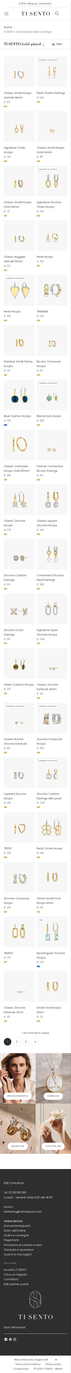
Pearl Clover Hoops (49, 848)
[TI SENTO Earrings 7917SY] (19, 827)
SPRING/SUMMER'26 (17, 1096)
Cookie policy (21, 1368)
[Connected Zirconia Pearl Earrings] (52, 554)
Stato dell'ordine (15, 1230)
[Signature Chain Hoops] (19, 126)
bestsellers (17, 1146)
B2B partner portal (16, 1284)
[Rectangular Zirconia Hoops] (52, 932)
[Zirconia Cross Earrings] (19, 609)
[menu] (36, 1359)
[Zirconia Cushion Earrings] (19, 554)
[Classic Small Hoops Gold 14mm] (52, 126)
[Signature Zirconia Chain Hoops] (52, 181)
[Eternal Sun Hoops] (52, 395)
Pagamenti (11, 1240)
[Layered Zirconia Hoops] (19, 772)
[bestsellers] (18, 1129)
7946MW (42, 311)
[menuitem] (29, 1364)
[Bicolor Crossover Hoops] (52, 340)
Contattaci (11, 1279)
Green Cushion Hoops (19, 684)
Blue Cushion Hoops (17, 416)
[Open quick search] (57, 13)
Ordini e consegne (16, 1235)
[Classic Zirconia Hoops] (19, 499)
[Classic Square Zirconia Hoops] (52, 499)
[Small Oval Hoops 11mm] (52, 986)
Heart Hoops (12, 311)
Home (8, 27)
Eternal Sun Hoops (49, 416)
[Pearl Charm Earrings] (52, 72)
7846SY (8, 953)
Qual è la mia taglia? (18, 1254)
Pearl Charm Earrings (51, 93)
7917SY (8, 848)
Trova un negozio (15, 1274)
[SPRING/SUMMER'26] (18, 1078)
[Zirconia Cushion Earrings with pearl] (52, 772)
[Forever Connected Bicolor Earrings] (52, 445)
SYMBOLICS (53, 1096)
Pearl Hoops (45, 257)
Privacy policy (53, 1364)
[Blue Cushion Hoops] (19, 395)
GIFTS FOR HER (53, 1146)
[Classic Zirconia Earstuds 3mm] (19, 986)
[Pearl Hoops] (52, 235)
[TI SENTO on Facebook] (6, 1340)
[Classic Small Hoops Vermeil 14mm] (19, 72)
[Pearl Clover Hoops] (52, 827)
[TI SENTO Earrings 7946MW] (52, 290)
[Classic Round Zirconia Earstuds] (19, 718)
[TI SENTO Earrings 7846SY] (19, 932)
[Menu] (6, 13)
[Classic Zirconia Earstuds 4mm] (52, 663)
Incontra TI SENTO (15, 1270)
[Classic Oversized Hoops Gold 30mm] (19, 445)
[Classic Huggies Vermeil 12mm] (19, 235)
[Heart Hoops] (19, 290)
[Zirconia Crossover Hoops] (52, 718)
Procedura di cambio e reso (23, 1245)
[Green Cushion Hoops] (19, 663)
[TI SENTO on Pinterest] (10, 1340)
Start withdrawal (14, 1327)
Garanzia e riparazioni (19, 1250)
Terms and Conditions (28, 1364)
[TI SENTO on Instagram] (14, 1340)
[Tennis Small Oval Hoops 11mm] (52, 877)
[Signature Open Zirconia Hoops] (52, 609)
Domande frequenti (17, 1226)
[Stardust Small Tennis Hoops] (19, 340)
